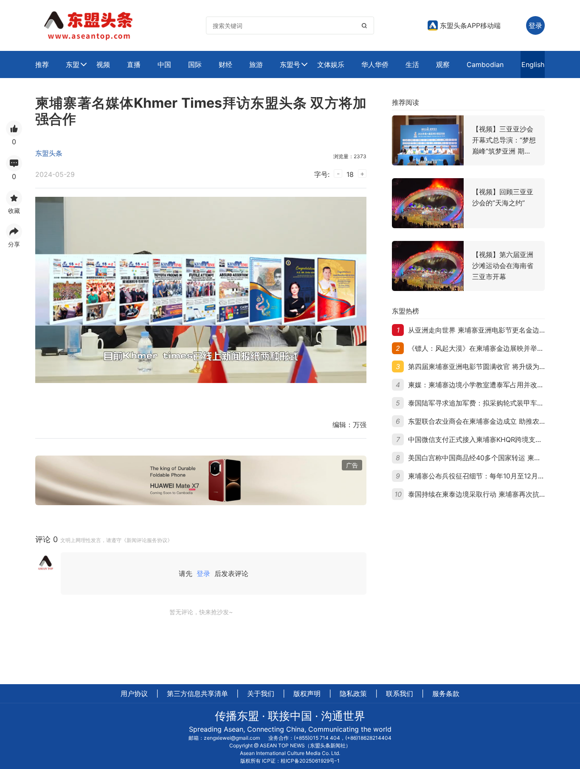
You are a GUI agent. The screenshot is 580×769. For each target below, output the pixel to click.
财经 (225, 64)
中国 (164, 64)
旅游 (256, 64)
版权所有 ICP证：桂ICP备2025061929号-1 (290, 761)
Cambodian (485, 64)
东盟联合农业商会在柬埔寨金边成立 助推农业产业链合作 (494, 421)
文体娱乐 (330, 64)
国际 (195, 64)
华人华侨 (375, 64)
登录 (203, 573)
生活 (412, 64)
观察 (443, 64)
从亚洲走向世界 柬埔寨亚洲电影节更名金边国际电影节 (490, 330)
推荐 (42, 64)
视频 (103, 64)
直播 (134, 64)
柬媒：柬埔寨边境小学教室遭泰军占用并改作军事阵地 (489, 384)
